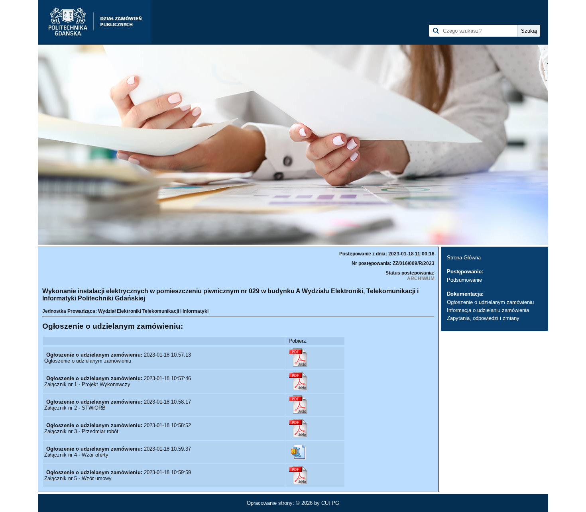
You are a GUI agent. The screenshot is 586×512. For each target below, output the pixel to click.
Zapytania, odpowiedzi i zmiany (483, 318)
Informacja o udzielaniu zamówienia (488, 310)
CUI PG (330, 503)
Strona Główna (464, 258)
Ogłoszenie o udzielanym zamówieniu (490, 302)
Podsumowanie (464, 280)
